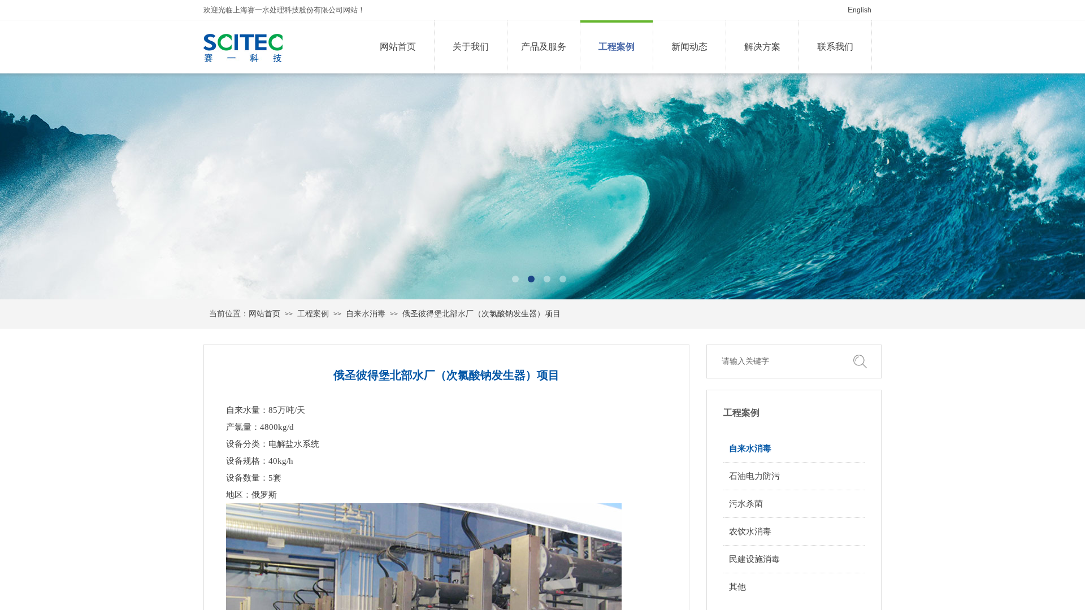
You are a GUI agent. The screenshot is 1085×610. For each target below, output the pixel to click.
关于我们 (471, 46)
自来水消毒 (365, 314)
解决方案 (762, 46)
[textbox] (780, 361)
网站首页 (398, 46)
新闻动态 (689, 46)
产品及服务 (543, 46)
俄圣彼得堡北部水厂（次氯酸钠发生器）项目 (481, 314)
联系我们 (835, 46)
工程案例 (616, 46)
